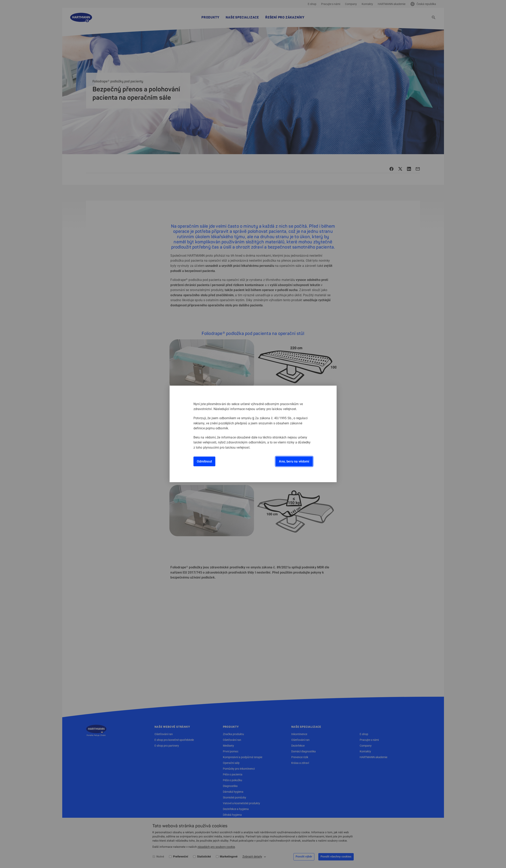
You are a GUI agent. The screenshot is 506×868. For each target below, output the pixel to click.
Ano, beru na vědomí (294, 461)
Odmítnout (204, 461)
